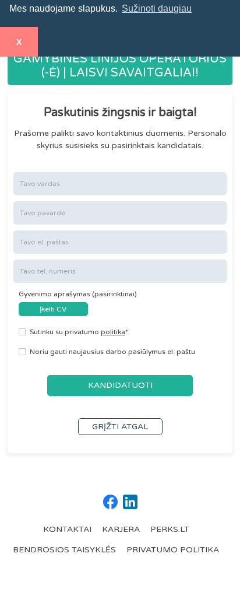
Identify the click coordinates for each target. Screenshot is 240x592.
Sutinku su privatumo (77, 332)
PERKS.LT (169, 529)
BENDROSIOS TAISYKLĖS (64, 550)
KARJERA (121, 529)
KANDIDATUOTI (120, 385)
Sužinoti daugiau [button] (157, 8)
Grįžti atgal (120, 427)
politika (113, 332)
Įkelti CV (53, 309)
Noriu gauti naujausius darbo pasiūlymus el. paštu (112, 352)
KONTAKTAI (67, 529)
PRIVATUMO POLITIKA (172, 550)
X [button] (19, 42)
